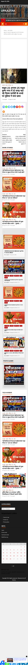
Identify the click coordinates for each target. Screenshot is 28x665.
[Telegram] (9, 105)
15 (21, 552)
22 (21, 556)
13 (14, 552)
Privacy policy (6, 522)
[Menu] (5, 24)
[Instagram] (22, 105)
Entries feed (4, 532)
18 (6, 556)
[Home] (2, 24)
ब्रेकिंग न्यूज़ (10, 193)
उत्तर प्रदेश (3, 193)
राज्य (12, 193)
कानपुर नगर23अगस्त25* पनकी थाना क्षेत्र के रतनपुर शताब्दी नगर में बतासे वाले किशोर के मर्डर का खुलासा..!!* (20, 139)
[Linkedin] (14, 105)
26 (10, 559)
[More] (4, 110)
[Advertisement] (14, 54)
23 (24, 556)
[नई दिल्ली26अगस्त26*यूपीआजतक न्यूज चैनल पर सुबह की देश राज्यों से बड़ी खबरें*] (14, 158)
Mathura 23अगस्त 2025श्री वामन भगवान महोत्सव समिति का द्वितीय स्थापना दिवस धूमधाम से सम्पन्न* (7, 139)
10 (3, 552)
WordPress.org (5, 537)
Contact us (5, 519)
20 (14, 556)
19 (10, 556)
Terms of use (6, 517)
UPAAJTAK (8, 10)
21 (17, 556)
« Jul (13, 566)
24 (3, 559)
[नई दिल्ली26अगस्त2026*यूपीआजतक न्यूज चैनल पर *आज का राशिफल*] (14, 184)
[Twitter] (11, 105)
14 (17, 552)
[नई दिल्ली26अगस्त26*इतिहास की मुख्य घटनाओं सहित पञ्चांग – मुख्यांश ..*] (14, 210)
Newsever (20, 578)
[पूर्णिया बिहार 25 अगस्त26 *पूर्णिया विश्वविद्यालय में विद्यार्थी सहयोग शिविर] (14, 480)
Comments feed (5, 534)
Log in (3, 530)
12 (10, 552)
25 (6, 559)
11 (6, 552)
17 (3, 556)
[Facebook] (4, 105)
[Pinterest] (17, 105)
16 (24, 552)
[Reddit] (19, 105)
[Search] (23, 24)
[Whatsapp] (6, 105)
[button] (5, 24)
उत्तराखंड (7, 193)
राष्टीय (14, 193)
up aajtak (5, 99)
